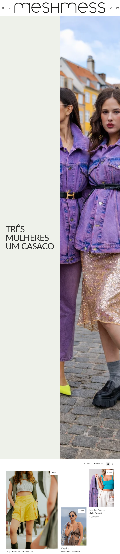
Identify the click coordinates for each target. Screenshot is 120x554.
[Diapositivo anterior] (10, 509)
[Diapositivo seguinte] (54, 509)
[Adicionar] (54, 544)
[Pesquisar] (9, 8)
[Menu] (3, 8)
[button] (98, 463)
